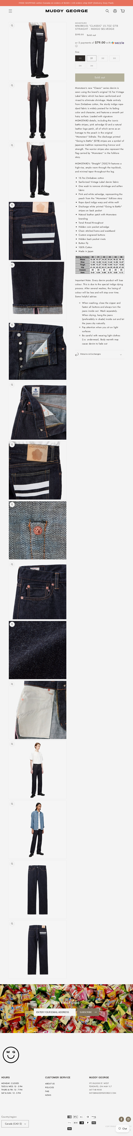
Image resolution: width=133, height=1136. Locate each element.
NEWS (48, 1095)
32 (102, 58)
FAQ (47, 1091)
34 (80, 65)
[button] (10, 11)
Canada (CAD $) (13, 1123)
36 (91, 65)
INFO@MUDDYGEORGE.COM (102, 1093)
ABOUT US (50, 1083)
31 (91, 58)
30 (80, 58)
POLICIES (49, 1087)
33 (114, 58)
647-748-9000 (95, 1089)
